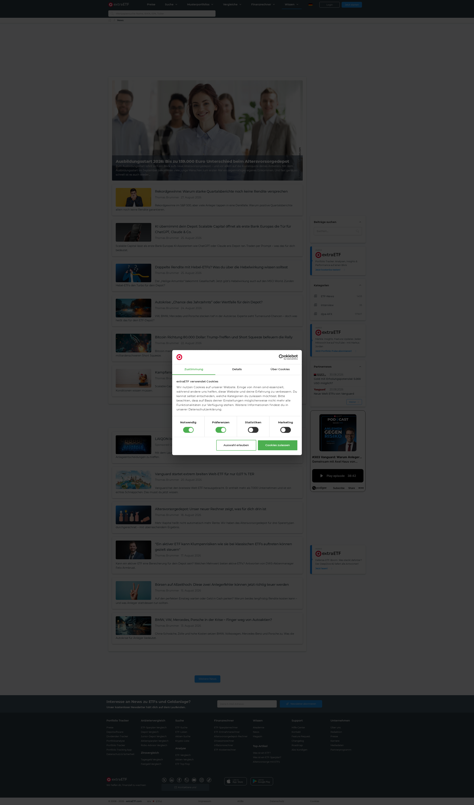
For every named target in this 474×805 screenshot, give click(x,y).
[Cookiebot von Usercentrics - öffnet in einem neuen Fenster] (281, 357)
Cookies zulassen (277, 445)
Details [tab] (237, 369)
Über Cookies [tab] (280, 369)
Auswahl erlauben (236, 445)
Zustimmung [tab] (193, 369)
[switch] (221, 430)
